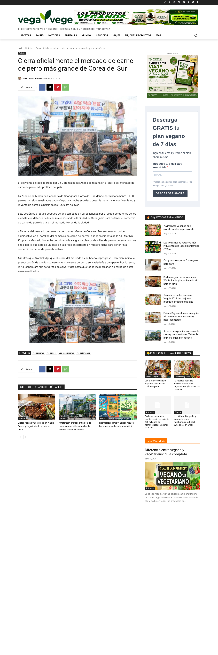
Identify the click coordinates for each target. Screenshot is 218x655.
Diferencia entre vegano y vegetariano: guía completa (166, 452)
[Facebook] (170, 2)
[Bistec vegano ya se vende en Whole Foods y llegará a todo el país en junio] (36, 407)
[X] (49, 87)
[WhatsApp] (65, 87)
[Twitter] (179, 2)
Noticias (29, 48)
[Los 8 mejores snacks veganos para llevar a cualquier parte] (158, 369)
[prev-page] (20, 437)
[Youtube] (184, 2)
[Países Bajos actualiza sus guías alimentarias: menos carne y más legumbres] (153, 317)
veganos (51, 353)
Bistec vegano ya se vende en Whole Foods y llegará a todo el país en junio (36, 426)
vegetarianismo (66, 353)
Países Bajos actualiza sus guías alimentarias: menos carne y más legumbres (181, 316)
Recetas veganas (153, 376)
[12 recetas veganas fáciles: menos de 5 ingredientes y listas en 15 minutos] (187, 369)
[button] (196, 35)
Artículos (150, 412)
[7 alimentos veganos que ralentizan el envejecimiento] (153, 230)
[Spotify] (193, 2)
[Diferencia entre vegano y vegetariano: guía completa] (172, 476)
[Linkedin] (198, 2)
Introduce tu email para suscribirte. (167, 165)
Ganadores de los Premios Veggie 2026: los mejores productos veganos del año (178, 298)
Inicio (20, 48)
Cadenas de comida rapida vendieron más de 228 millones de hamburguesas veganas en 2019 (157, 422)
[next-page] (26, 437)
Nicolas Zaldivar (33, 78)
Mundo (22, 418)
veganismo (38, 353)
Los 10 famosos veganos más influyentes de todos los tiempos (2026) (181, 246)
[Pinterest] (189, 2)
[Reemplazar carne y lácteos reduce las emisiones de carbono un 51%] (118, 407)
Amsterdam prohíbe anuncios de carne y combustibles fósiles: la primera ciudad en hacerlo (75, 426)
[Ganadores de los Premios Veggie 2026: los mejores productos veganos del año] (153, 299)
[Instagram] (174, 2)
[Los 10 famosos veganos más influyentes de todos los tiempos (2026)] (153, 247)
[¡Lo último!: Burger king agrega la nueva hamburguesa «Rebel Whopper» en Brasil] (187, 405)
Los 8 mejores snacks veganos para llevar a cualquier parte (155, 383)
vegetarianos (83, 353)
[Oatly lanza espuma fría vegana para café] (153, 264)
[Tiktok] (165, 2)
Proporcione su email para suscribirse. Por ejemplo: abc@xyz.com (172, 184)
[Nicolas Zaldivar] (20, 78)
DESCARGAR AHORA (170, 193)
